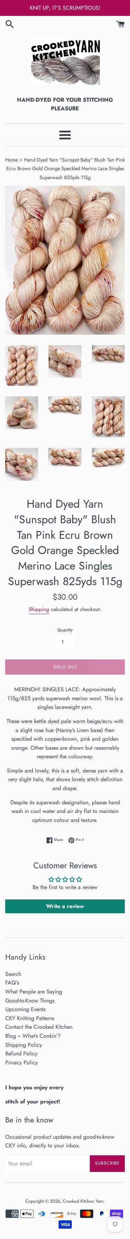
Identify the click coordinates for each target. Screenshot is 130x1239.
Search (13, 974)
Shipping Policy (23, 1045)
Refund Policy (21, 1053)
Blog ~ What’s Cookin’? (33, 1036)
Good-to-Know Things (29, 1001)
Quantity (65, 630)
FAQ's (12, 983)
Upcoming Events (25, 1009)
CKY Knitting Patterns (29, 1018)
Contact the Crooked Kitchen (38, 1027)
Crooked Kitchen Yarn (83, 1201)
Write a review (65, 906)
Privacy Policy (21, 1062)
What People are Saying (33, 992)
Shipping (39, 609)
